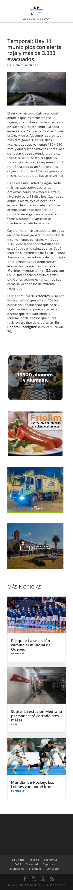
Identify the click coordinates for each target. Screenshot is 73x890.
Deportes (18, 653)
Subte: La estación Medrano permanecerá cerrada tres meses (36, 716)
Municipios (17, 868)
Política (34, 859)
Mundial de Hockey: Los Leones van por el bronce (34, 784)
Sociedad (32, 65)
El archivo (35, 868)
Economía (50, 859)
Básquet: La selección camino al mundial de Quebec (31, 645)
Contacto (52, 868)
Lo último (15, 65)
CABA (14, 724)
